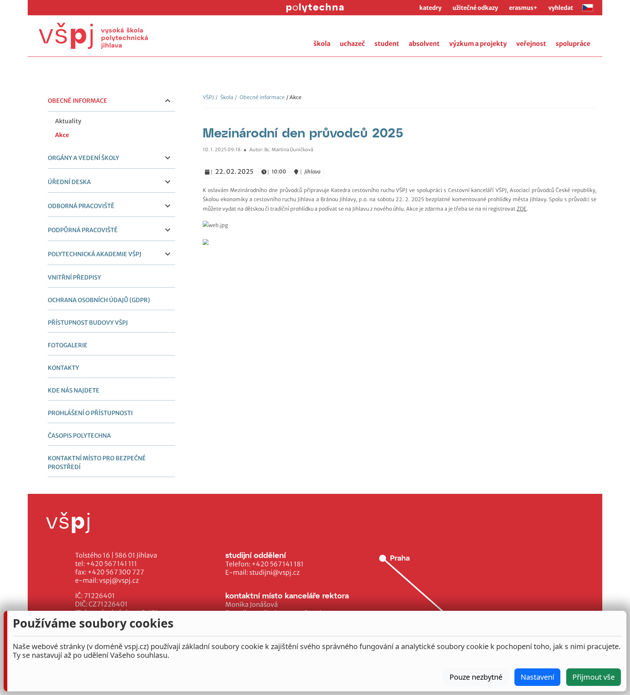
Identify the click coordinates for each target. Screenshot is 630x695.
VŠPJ (208, 97)
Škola (224, 97)
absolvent (424, 44)
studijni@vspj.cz (274, 573)
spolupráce (573, 44)
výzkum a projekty (478, 44)
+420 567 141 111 (111, 564)
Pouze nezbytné (476, 677)
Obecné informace (260, 97)
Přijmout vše (593, 677)
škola (322, 44)
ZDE (521, 209)
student (386, 44)
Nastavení (537, 677)
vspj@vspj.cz (119, 581)
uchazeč (352, 44)
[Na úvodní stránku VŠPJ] (93, 35)
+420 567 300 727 (116, 572)
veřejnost (531, 44)
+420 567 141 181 (278, 564)
